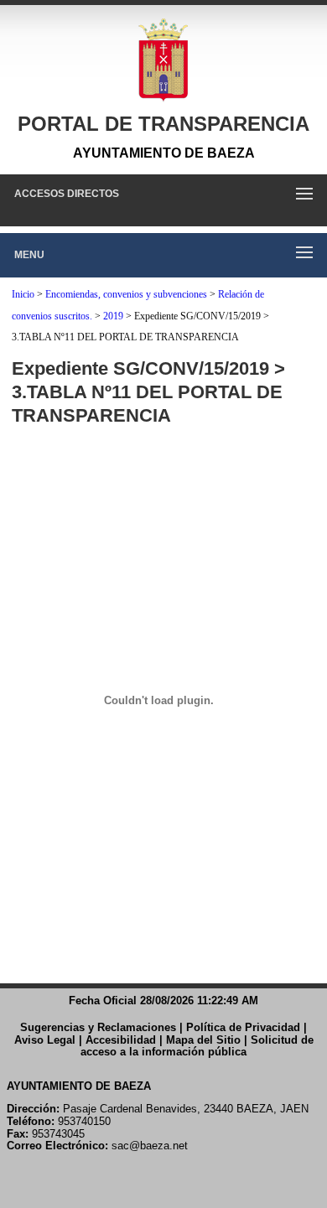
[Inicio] (163, 60)
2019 (113, 316)
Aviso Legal (44, 1040)
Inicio (23, 294)
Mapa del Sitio (203, 1040)
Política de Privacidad (243, 1027)
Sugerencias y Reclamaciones (98, 1027)
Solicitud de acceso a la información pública (197, 1046)
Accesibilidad (121, 1040)
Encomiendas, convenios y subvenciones (126, 294)
